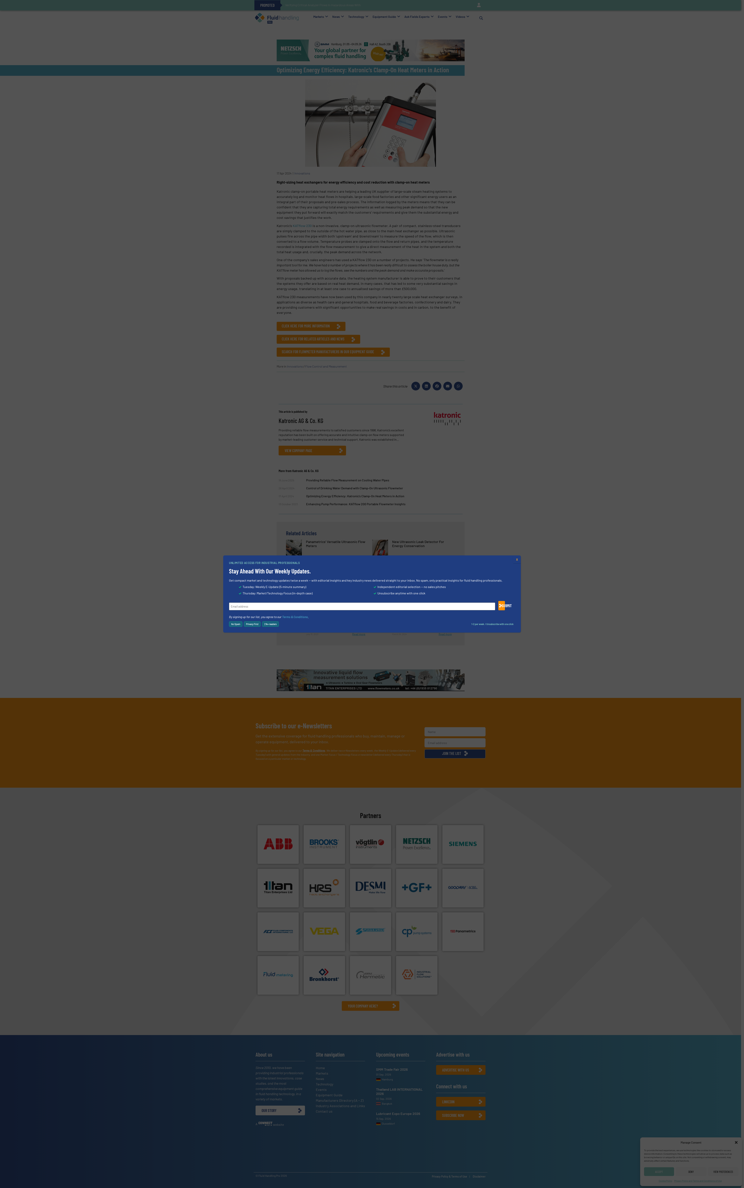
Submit (503, 605)
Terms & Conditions (295, 617)
